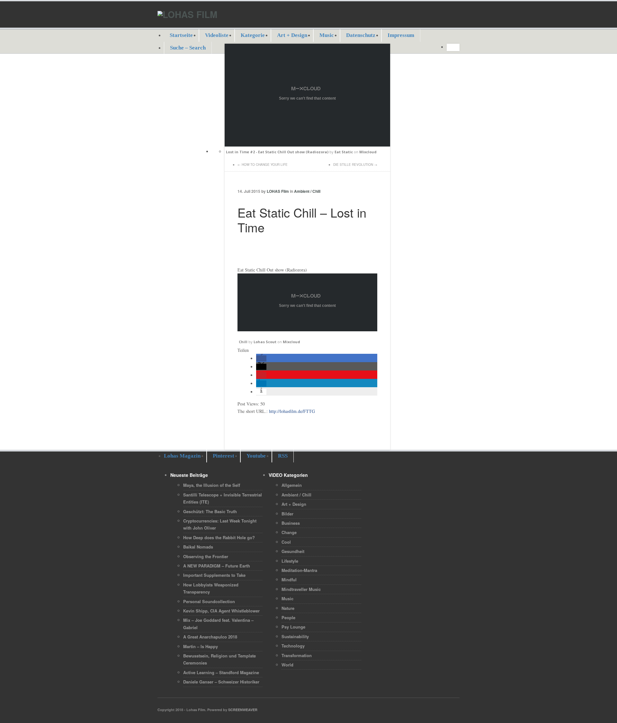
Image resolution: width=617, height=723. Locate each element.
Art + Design (292, 35)
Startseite (181, 35)
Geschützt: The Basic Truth (210, 511)
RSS (283, 456)
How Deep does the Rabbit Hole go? (219, 537)
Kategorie (253, 35)
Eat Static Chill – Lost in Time (301, 219)
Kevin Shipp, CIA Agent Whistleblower (221, 611)
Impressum (401, 35)
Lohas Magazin (182, 456)
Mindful (289, 579)
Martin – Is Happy (200, 646)
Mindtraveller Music (301, 589)
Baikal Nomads (198, 547)
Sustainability (295, 636)
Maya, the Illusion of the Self (211, 485)
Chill (243, 341)
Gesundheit (293, 551)
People (288, 617)
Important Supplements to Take (214, 575)
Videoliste (216, 35)
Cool (286, 542)
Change (289, 532)
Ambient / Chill (307, 191)
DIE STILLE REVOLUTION (353, 164)
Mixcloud (368, 151)
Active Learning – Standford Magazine (221, 672)
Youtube (256, 456)
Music (326, 35)
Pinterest (223, 456)
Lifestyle (290, 561)
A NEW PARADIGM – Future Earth (216, 566)
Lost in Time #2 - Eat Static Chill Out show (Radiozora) (277, 151)
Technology (293, 646)
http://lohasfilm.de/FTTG (292, 411)
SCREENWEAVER (242, 709)
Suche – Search (188, 48)
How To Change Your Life (265, 164)
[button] (261, 358)
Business (291, 523)
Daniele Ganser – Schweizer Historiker (221, 682)
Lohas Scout (265, 341)
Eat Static (344, 151)
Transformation (297, 655)
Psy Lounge (293, 627)
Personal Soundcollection (209, 601)
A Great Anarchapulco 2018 (210, 637)
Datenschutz (360, 35)
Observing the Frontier (205, 556)
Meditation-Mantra (299, 570)
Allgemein (292, 485)
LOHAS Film (278, 191)
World (287, 665)
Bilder (287, 514)
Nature (288, 608)
